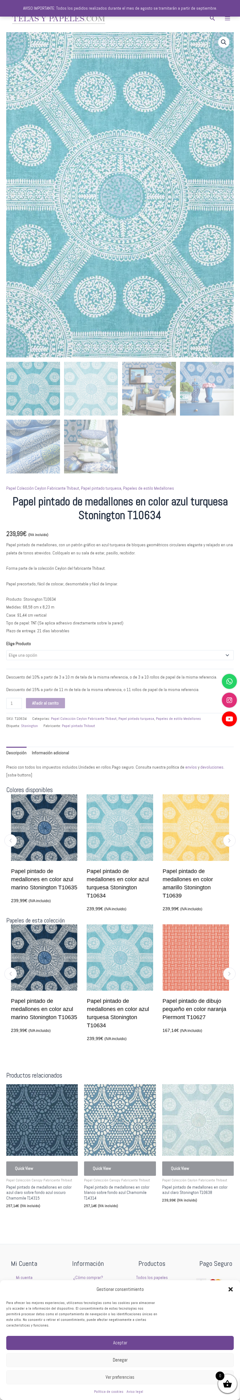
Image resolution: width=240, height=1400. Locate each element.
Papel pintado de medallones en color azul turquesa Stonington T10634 (58, 883)
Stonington (29, 725)
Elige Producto (18, 643)
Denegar (120, 1360)
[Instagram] (229, 700)
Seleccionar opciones (33, 1219)
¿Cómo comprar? (88, 1277)
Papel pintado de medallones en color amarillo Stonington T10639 (128, 883)
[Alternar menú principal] (228, 18)
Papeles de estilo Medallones (148, 488)
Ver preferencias (120, 1377)
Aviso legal (135, 1391)
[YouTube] (229, 718)
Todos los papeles (152, 1277)
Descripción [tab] (16, 753)
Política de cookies (108, 1391)
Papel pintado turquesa (101, 488)
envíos (191, 767)
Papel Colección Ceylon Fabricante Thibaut (42, 488)
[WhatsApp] (229, 681)
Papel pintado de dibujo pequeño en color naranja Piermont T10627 (162, 1009)
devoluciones (211, 767)
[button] (231, 1289)
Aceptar (120, 1343)
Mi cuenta (24, 1277)
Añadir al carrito (45, 703)
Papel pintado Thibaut (78, 725)
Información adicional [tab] (50, 753)
